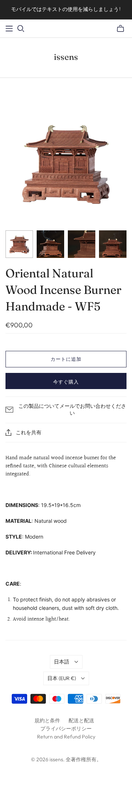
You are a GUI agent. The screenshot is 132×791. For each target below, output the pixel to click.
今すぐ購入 (66, 382)
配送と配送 (81, 720)
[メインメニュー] (9, 28)
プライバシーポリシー (66, 728)
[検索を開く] (21, 28)
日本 (61, 678)
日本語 (61, 661)
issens (66, 57)
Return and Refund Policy (66, 736)
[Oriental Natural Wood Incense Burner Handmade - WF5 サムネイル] (19, 244)
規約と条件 (47, 720)
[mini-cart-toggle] (120, 29)
